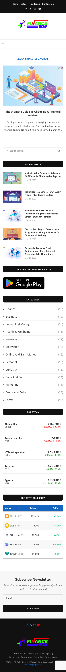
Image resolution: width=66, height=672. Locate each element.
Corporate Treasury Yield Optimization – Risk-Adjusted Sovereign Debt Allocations (40, 251)
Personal (34, 362)
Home (15, 4)
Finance (34, 309)
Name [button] (8, 508)
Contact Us (48, 4)
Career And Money (34, 324)
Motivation (34, 347)
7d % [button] (55, 508)
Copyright (33, 653)
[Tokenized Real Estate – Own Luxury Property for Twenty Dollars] (12, 197)
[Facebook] (26, 8)
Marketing (34, 384)
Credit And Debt (34, 392)
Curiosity (34, 369)
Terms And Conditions (20, 657)
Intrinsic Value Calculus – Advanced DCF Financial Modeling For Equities (43, 175)
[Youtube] (40, 8)
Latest (24, 4)
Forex (34, 400)
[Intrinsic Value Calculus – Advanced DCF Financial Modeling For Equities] (12, 178)
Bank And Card (34, 377)
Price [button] (33, 508)
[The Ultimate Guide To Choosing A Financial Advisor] (33, 86)
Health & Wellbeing (34, 331)
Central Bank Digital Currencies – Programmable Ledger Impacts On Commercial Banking (42, 232)
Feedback (35, 4)
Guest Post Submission (45, 657)
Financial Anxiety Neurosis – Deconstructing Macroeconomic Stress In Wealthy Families (41, 213)
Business (34, 316)
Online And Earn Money (34, 354)
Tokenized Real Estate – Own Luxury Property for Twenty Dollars (43, 193)
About (23, 653)
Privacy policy (46, 653)
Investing (34, 339)
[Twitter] (30, 8)
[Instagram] (35, 8)
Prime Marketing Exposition (42, 663)
